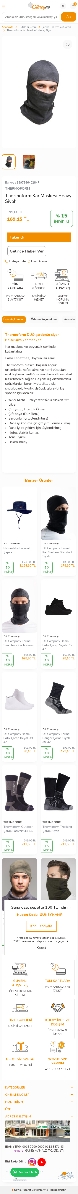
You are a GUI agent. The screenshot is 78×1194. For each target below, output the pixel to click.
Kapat (41, 947)
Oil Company (50, 543)
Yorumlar (69, 319)
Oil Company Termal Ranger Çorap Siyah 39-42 (56, 738)
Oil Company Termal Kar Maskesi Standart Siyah (57, 552)
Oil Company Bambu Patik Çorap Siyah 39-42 (57, 645)
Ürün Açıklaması (13, 319)
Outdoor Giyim (27, 27)
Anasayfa (7, 27)
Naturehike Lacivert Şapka (16, 550)
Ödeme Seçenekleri (44, 319)
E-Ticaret (25, 1190)
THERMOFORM (17, 188)
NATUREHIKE (11, 543)
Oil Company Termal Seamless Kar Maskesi (18, 643)
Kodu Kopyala (41, 926)
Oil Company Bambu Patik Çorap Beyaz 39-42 (18, 738)
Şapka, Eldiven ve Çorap (56, 27)
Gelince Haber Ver (27, 251)
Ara (69, 17)
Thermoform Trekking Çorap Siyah (57, 829)
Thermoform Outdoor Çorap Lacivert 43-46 (18, 829)
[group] (39, 92)
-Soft (16, 1190)
